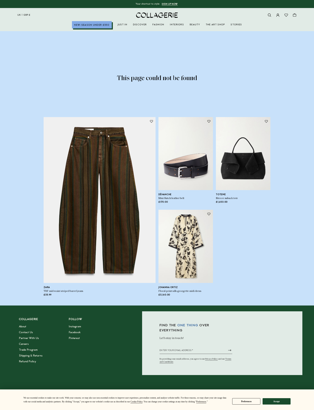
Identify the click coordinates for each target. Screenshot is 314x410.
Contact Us (26, 332)
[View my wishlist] (286, 15)
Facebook (74, 332)
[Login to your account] (278, 15)
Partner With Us (29, 338)
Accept (276, 401)
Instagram (75, 326)
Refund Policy (27, 361)
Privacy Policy (211, 359)
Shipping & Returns (31, 355)
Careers (24, 344)
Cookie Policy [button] (136, 401)
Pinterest (74, 338)
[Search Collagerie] (269, 15)
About (22, 326)
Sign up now (170, 4)
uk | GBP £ (24, 15)
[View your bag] (295, 15)
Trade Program (28, 349)
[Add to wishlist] (151, 121)
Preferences (246, 401)
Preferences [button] (201, 401)
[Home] (157, 15)
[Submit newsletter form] (229, 350)
